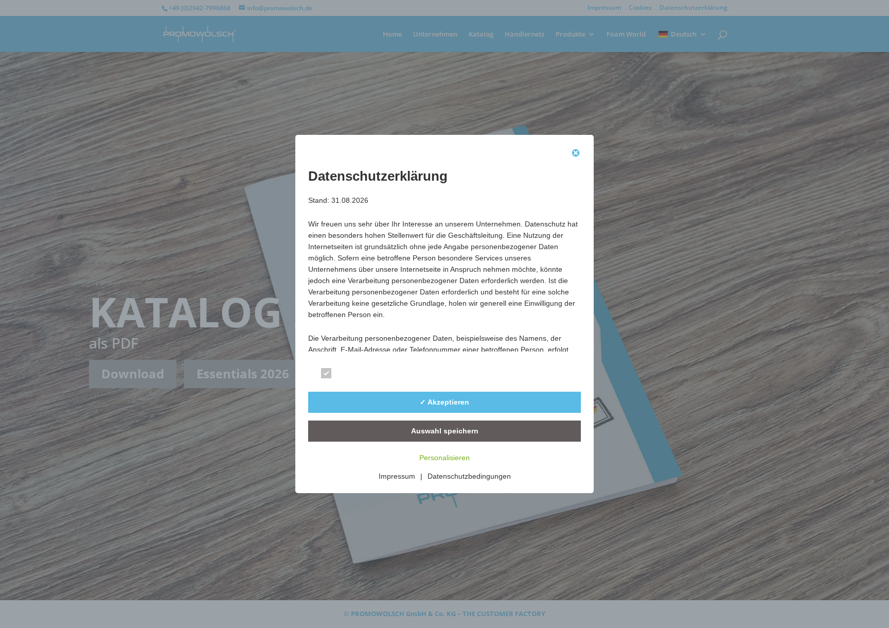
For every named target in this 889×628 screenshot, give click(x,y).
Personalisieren (444, 457)
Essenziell (356, 375)
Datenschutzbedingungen (469, 476)
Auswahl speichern (444, 431)
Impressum (397, 476)
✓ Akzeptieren (444, 402)
